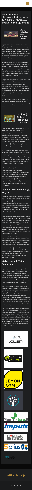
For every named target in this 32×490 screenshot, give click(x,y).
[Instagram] (17, 485)
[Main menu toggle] (28, 3)
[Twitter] (14, 485)
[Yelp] (20, 485)
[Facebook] (11, 485)
